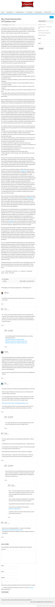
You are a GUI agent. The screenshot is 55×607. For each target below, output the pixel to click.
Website (3, 577)
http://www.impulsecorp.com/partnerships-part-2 (16, 341)
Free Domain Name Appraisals (44, 32)
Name (2, 565)
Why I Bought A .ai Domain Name (27, 281)
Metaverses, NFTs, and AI (43, 30)
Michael (6, 351)
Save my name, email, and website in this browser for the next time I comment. (18, 585)
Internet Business (9, 271)
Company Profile (20, 12)
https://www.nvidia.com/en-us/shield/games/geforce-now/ (15, 403)
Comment (3, 549)
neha (5, 522)
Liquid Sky (11, 221)
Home (2, 12)
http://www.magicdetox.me (15, 508)
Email (2, 571)
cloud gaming (29, 271)
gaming (6, 272)
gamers (2, 272)
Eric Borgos (5, 24)
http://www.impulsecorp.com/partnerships (14, 339)
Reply (2, 303)
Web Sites (15, 271)
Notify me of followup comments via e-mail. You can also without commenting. (17, 588)
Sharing (4, 281)
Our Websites (10, 12)
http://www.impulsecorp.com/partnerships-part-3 (16, 342)
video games (11, 272)
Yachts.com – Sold (41, 24)
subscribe (31, 587)
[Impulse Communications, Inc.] (27, 8)
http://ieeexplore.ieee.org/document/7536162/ (12, 529)
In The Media (29, 12)
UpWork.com (24, 171)
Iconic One (39, 605)
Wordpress (52, 605)
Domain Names (38, 12)
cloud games (23, 271)
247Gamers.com (30, 197)
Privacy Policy (48, 12)
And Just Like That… (42, 35)
